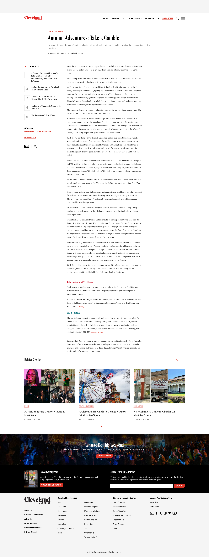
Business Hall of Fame (122, 515)
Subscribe (167, 18)
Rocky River (89, 524)
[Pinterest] (169, 513)
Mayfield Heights (91, 507)
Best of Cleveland (120, 502)
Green (59, 533)
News (106, 19)
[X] (160, 513)
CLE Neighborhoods (65, 528)
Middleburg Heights (92, 511)
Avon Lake (61, 507)
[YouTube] (175, 513)
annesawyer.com (97, 332)
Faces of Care (118, 520)
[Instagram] (165, 513)
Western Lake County (92, 537)
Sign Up (179, 486)
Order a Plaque (30, 523)
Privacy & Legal (30, 532)
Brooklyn (61, 520)
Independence (63, 537)
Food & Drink (135, 19)
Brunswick (61, 524)
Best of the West (119, 511)
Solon (86, 528)
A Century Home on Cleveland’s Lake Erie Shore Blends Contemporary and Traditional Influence (44, 77)
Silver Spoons (118, 524)
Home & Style (152, 19)
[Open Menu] (183, 18)
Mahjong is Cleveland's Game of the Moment (47, 107)
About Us (28, 510)
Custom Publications (32, 528)
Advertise (28, 519)
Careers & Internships (33, 515)
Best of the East (119, 507)
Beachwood (62, 511)
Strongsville (89, 533)
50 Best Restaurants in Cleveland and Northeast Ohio (45, 88)
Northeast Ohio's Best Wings (43, 115)
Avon (59, 502)
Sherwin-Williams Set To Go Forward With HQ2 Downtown (44, 98)
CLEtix (115, 528)
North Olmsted (90, 515)
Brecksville (61, 515)
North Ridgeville (90, 520)
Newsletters (154, 507)
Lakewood (88, 502)
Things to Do (118, 19)
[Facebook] (156, 513)
